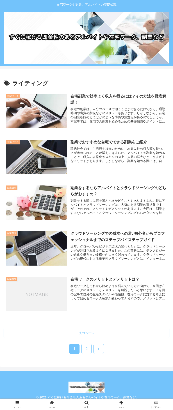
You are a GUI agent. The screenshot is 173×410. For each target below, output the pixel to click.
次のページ (86, 333)
